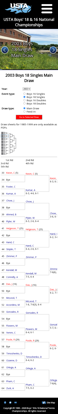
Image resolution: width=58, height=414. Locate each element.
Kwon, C (10, 172)
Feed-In (31, 111)
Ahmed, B (11, 214)
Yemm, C (11, 332)
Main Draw (32, 108)
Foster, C (10, 186)
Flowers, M (12, 325)
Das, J (9, 283)
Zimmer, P (11, 256)
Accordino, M (13, 304)
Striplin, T (11, 249)
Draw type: (8, 108)
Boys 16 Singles (35, 93)
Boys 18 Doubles (36, 103)
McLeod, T (11, 297)
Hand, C (10, 242)
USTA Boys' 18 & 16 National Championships (29, 22)
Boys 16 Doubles (36, 100)
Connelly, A (12, 277)
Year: (4, 88)
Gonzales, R (12, 311)
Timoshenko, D (14, 353)
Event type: (8, 93)
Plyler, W (10, 221)
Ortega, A (11, 367)
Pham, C (10, 381)
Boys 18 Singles (35, 97)
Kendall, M (11, 270)
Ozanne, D (11, 360)
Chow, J (10, 200)
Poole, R (10, 339)
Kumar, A (11, 193)
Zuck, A (10, 388)
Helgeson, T (12, 228)
